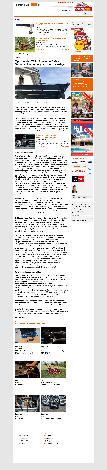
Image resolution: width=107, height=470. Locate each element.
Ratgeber (51, 15)
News (16, 15)
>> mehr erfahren (77, 51)
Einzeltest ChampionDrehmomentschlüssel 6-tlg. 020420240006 (52, 349)
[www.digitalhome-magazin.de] (75, 175)
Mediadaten (48, 435)
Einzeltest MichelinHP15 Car (19, 416)
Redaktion (23, 437)
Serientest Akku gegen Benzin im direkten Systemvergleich (51, 382)
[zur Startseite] (28, 4)
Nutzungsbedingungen (51, 443)
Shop (56, 15)
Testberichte (22, 15)
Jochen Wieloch (81, 193)
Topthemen (23, 445)
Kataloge (22, 442)
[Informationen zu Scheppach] (89, 162)
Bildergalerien (24, 440)
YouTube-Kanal (63, 15)
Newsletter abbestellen (79, 220)
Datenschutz (49, 438)
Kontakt (47, 442)
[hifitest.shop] (81, 183)
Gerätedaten (23, 438)
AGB (46, 437)
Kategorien (44, 15)
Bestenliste (30, 15)
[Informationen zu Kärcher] (82, 162)
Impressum (48, 434)
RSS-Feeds (23, 443)
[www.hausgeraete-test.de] (89, 175)
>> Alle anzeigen (64, 34)
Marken (37, 15)
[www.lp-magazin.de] (75, 183)
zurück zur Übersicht (24, 322)
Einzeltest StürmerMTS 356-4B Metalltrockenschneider (24, 349)
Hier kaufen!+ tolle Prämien (87, 13)
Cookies (47, 440)
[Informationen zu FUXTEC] (75, 162)
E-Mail (79, 195)
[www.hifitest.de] (82, 175)
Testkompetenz (24, 435)
